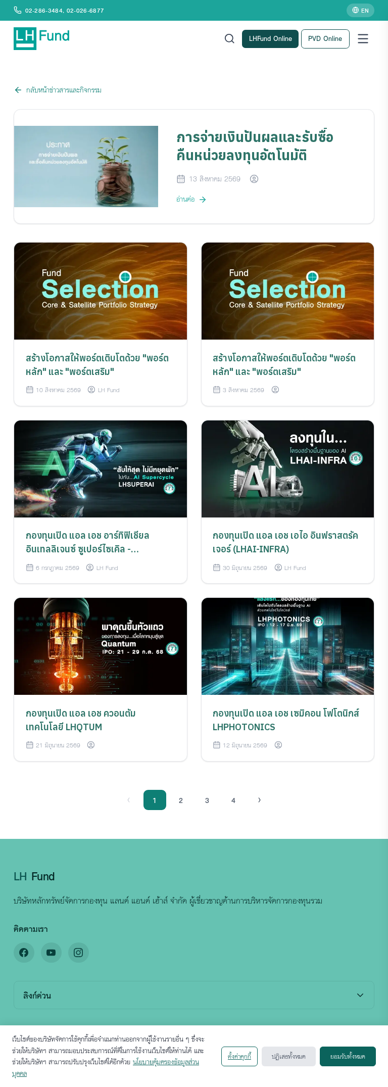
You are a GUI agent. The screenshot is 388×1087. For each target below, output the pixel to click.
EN (365, 10)
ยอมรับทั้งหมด (347, 1056)
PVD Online (325, 38)
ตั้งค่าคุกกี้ (239, 1056)
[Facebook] (24, 952)
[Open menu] (363, 38)
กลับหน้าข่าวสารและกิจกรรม (64, 89)
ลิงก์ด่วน (37, 995)
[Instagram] (78, 952)
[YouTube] (51, 952)
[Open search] (229, 38)
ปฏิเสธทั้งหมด (289, 1056)
